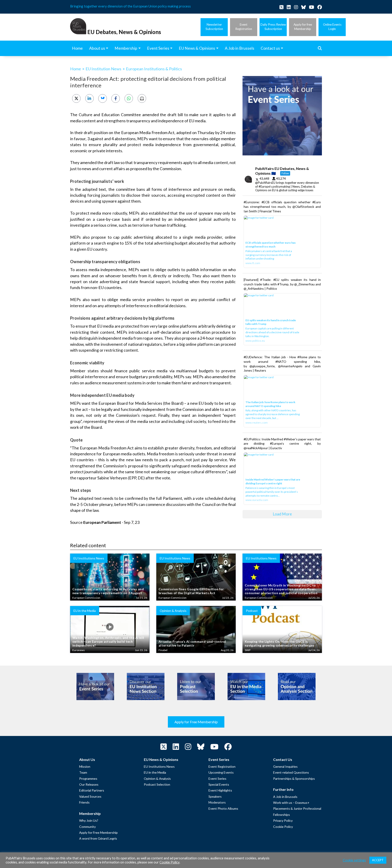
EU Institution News (103, 68)
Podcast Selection (157, 784)
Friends (84, 802)
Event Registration (221, 766)
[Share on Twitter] (76, 98)
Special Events (218, 784)
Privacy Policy (283, 820)
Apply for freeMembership (303, 27)
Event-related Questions (291, 772)
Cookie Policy (283, 827)
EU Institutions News (159, 766)
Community (87, 827)
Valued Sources (90, 796)
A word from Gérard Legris (98, 838)
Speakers (215, 796)
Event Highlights (220, 790)
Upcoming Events (221, 772)
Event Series (217, 778)
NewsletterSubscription (214, 27)
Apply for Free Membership (196, 722)
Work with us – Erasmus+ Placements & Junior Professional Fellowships (297, 809)
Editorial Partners (91, 790)
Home (75, 68)
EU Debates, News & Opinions (124, 32)
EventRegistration (243, 27)
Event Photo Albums (223, 808)
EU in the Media (155, 772)
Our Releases (88, 784)
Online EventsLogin (332, 27)
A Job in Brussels (285, 797)
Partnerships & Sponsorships (294, 778)
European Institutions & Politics (154, 68)
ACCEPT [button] (378, 860)
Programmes (88, 778)
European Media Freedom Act (148, 132)
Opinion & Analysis (157, 778)
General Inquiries (285, 766)
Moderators (217, 802)
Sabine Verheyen (112, 478)
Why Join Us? (88, 820)
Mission (84, 766)
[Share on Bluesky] (102, 98)
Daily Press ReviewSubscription (273, 27)
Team (83, 772)
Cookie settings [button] (354, 860)
